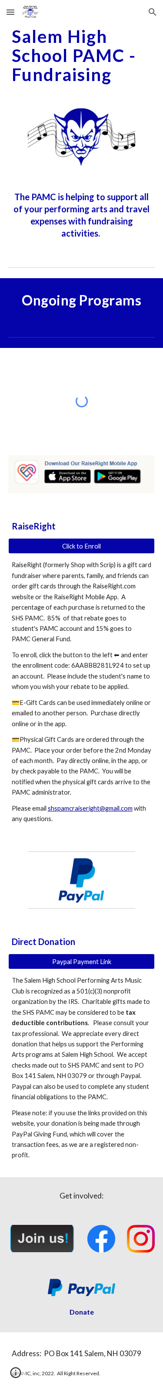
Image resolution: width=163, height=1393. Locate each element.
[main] (81, 55)
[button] (10, 12)
